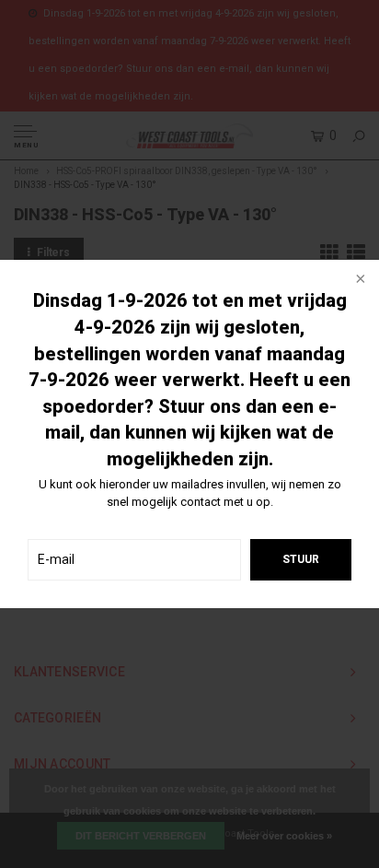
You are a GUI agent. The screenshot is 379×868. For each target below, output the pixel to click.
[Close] (359, 280)
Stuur (300, 559)
